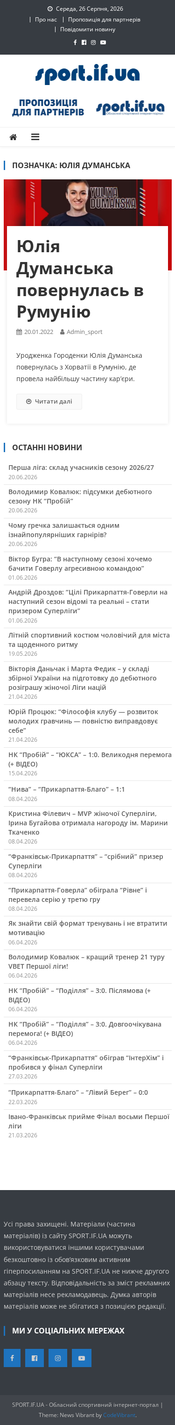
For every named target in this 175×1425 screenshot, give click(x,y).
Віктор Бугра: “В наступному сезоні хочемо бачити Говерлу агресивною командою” (80, 563)
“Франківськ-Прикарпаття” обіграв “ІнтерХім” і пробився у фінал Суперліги (86, 1062)
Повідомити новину (87, 29)
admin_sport (85, 331)
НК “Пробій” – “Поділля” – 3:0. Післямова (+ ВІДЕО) (79, 995)
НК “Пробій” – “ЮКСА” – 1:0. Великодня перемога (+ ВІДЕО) (90, 759)
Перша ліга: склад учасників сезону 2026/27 (81, 467)
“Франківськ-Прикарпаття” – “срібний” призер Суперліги (85, 861)
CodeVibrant (119, 1415)
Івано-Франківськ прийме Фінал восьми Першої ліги (88, 1121)
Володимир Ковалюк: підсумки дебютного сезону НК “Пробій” (80, 496)
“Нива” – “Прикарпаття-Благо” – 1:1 (66, 789)
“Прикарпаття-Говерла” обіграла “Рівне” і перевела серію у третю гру (77, 895)
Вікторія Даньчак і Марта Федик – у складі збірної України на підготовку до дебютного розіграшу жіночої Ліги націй (82, 678)
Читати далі (53, 401)
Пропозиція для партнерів (104, 19)
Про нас (46, 19)
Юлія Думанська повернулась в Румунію (80, 278)
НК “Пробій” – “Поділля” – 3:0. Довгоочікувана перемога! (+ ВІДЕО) (84, 1029)
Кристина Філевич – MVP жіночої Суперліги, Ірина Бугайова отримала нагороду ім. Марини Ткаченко (88, 823)
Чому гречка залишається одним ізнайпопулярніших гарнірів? (63, 530)
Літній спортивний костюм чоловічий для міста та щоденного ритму (89, 640)
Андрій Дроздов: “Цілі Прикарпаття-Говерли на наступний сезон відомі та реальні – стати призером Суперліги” (88, 601)
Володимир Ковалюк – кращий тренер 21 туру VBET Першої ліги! (86, 961)
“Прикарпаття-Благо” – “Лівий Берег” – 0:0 (78, 1092)
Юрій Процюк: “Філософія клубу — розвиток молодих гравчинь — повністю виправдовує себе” (83, 721)
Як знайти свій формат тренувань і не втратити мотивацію (88, 928)
